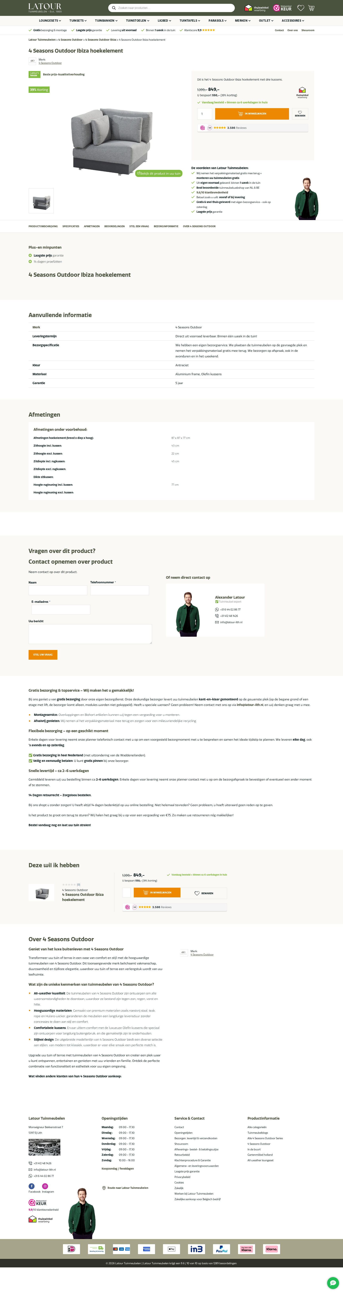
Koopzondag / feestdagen (118, 1168)
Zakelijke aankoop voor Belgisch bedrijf (197, 1199)
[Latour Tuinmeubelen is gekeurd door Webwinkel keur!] (282, 7)
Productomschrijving (43, 226)
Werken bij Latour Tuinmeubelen (193, 1193)
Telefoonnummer (103, 582)
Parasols (216, 20)
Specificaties (71, 226)
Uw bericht (36, 621)
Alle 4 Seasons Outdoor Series (265, 1138)
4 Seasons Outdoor (70, 39)
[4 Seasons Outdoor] (32, 61)
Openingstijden (183, 1132)
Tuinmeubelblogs (258, 1132)
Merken (241, 20)
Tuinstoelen (136, 20)
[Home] (45, 7)
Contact (279, 30)
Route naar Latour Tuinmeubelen (128, 1187)
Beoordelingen (114, 226)
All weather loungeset (261, 1160)
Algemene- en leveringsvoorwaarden (196, 1165)
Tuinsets (76, 20)
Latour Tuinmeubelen (42, 39)
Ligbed (163, 20)
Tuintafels (188, 20)
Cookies (179, 1182)
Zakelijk (178, 1188)
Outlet (264, 20)
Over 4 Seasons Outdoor (199, 226)
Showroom (308, 30)
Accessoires (291, 20)
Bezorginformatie (166, 226)
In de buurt (254, 1149)
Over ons (292, 30)
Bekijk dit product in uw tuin (160, 173)
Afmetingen (92, 226)
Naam (33, 582)
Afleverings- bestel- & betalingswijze (196, 1149)
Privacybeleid (182, 1177)
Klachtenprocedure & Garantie (192, 1160)
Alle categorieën (257, 1127)
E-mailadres (41, 602)
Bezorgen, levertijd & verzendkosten (195, 1138)
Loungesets (48, 20)
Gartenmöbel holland (260, 1154)
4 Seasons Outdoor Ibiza (100, 39)
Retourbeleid (182, 1154)
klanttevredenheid (212, 192)
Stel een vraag (139, 226)
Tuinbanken (105, 20)
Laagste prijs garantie (186, 1171)
